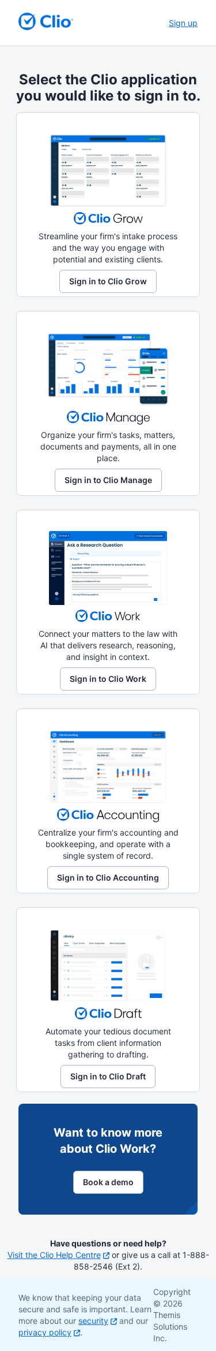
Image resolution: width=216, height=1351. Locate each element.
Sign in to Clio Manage (108, 480)
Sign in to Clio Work (108, 679)
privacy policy (44, 1332)
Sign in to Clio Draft (108, 1076)
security (93, 1321)
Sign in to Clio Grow (108, 281)
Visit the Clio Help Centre (54, 1255)
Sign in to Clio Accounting (108, 877)
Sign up (183, 23)
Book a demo (108, 1182)
